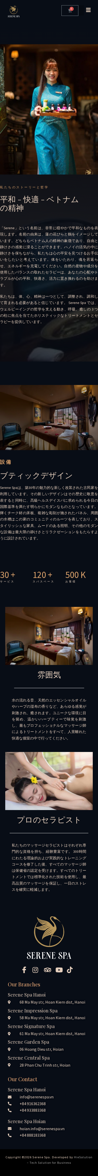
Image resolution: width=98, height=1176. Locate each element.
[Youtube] (60, 970)
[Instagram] (37, 970)
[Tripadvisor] (49, 970)
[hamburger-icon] (84, 10)
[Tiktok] (72, 970)
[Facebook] (26, 970)
